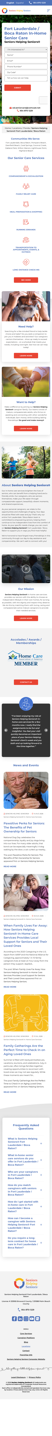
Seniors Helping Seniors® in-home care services (23, 817)
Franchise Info (26, 1355)
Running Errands (26, 230)
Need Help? (26, 326)
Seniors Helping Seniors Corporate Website (26, 1359)
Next (46, 730)
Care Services (26, 1333)
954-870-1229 (39, 3)
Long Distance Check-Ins (26, 270)
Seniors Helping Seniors (32, 861)
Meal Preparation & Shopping (26, 212)
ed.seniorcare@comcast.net (26, 108)
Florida (26, 128)
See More (26, 280)
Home (8, 128)
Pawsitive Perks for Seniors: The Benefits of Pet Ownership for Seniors (24, 827)
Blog (26, 1342)
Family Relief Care (26, 194)
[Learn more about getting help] (26, 306)
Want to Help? (26, 402)
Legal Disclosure (18, 1377)
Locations (17, 128)
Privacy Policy (35, 1377)
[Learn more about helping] (26, 382)
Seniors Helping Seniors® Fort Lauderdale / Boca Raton (26, 1295)
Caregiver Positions (26, 1338)
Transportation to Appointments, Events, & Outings (26, 249)
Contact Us (26, 682)
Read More (10, 866)
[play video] (26, 569)
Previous (6, 730)
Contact (26, 1351)
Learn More (26, 356)
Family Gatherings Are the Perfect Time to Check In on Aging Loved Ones (24, 1050)
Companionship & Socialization (26, 176)
